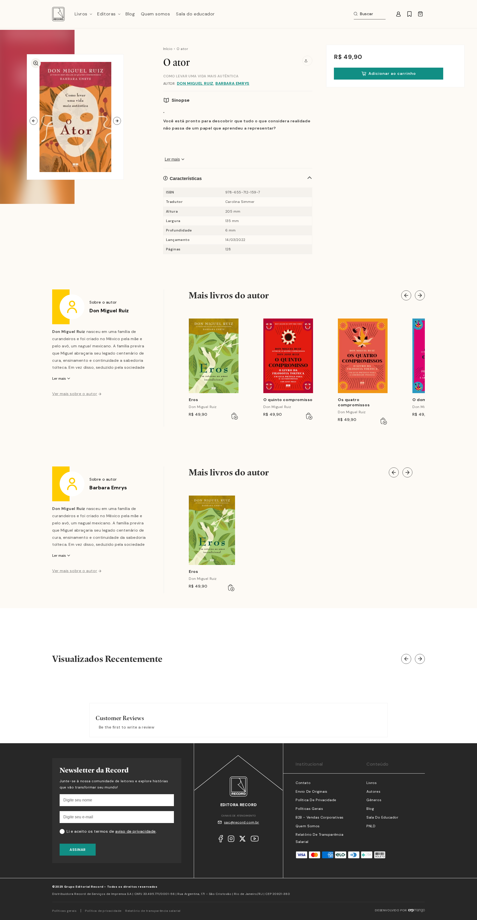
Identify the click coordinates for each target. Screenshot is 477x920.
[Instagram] (231, 839)
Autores (373, 791)
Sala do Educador (382, 817)
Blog (370, 808)
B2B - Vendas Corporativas (320, 817)
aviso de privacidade (135, 831)
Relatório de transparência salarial (153, 911)
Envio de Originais (311, 791)
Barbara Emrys (232, 83)
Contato (303, 783)
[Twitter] (242, 840)
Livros (371, 783)
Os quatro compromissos (354, 402)
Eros (193, 399)
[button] (83, 14)
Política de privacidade (103, 911)
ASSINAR (78, 849)
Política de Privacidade (316, 800)
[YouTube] (255, 840)
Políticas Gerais (309, 808)
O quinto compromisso (288, 399)
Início (168, 48)
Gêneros (373, 800)
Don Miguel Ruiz (195, 83)
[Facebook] (221, 840)
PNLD (370, 826)
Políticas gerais (64, 911)
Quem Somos (308, 826)
